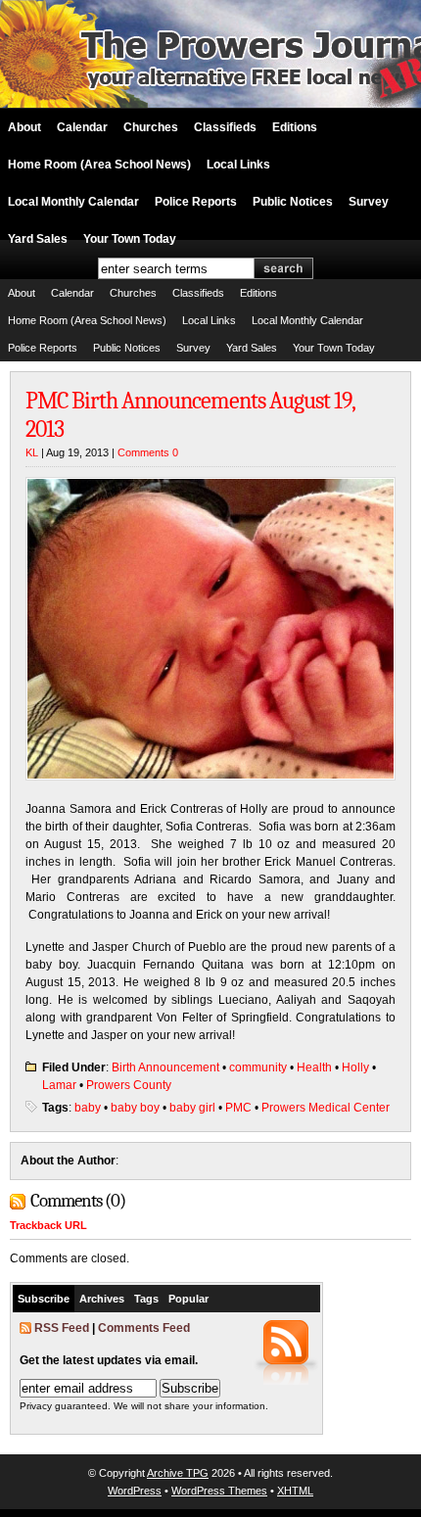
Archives (101, 1298)
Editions (294, 127)
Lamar (59, 1085)
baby (87, 1107)
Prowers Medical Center (325, 1107)
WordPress (135, 1490)
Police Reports (196, 202)
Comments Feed (144, 1328)
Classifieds (225, 127)
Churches (150, 127)
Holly (355, 1067)
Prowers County (128, 1085)
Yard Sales (38, 239)
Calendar (82, 127)
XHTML (295, 1490)
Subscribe (44, 1298)
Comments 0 (147, 452)
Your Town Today (129, 239)
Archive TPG (178, 1473)
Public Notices (293, 202)
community (258, 1067)
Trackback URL (48, 1225)
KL (31, 452)
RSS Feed (61, 1328)
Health (314, 1067)
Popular (188, 1298)
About (24, 127)
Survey (369, 202)
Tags (146, 1298)
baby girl (192, 1107)
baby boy (135, 1107)
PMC (238, 1107)
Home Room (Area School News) (99, 164)
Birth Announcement (165, 1067)
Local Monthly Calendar (73, 202)
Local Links (238, 164)
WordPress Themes (219, 1490)
